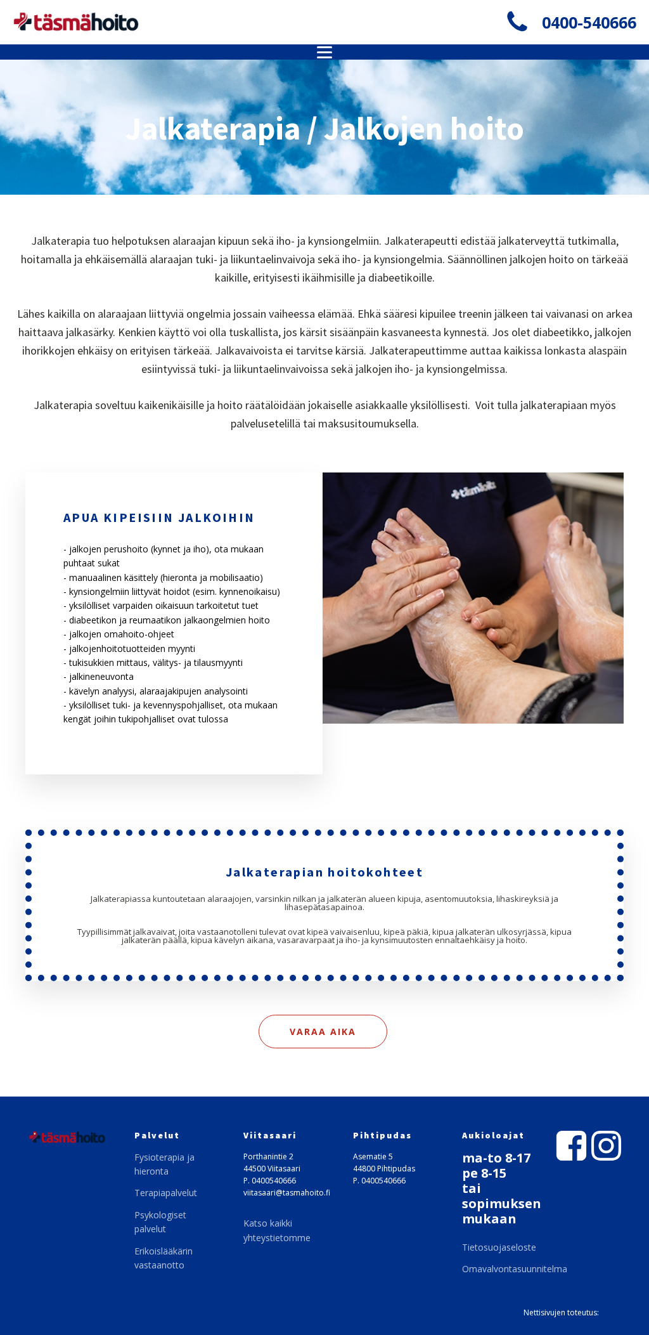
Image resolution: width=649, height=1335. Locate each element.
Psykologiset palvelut (160, 1222)
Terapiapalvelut (165, 1193)
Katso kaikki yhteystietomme (277, 1230)
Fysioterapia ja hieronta (164, 1164)
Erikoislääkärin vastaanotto (163, 1258)
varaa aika (323, 1032)
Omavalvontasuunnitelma (514, 1269)
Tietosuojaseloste (499, 1247)
